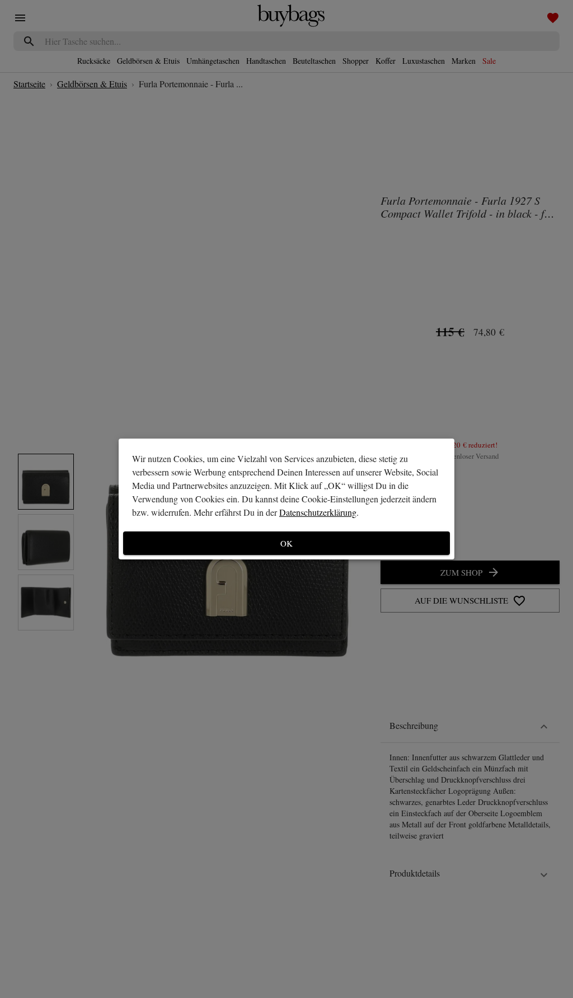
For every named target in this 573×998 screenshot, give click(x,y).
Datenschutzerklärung (317, 512)
